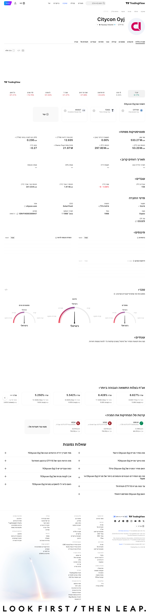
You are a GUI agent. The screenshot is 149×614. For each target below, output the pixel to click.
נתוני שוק (78, 523)
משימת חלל (77, 557)
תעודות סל (100, 527)
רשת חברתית (45, 518)
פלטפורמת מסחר (16, 527)
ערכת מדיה (77, 566)
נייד (102, 583)
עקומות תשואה (98, 570)
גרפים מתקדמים (16, 525)
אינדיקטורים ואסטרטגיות (42, 547)
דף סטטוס (78, 599)
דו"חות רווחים (99, 557)
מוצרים (80, 3)
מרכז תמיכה (77, 562)
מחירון (79, 521)
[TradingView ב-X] (143, 521)
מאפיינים (78, 518)
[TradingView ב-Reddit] (115, 521)
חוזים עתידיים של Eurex (73, 547)
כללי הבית (46, 527)
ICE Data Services (123, 531)
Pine (102, 538)
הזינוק (79, 538)
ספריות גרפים (17, 521)
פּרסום (20, 534)
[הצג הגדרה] (138, 137)
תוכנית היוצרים (44, 525)
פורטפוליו (100, 568)
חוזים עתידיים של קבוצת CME (72, 544)
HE (21, 3)
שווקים (65, 3)
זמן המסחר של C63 (75, 577)
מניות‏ (101, 525)
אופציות (101, 573)
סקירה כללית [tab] (140, 42)
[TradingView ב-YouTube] (135, 521)
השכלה (47, 538)
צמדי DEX (100, 536)
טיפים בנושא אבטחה (74, 595)
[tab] (86, 237)
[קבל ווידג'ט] (18, 50)
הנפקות (101, 562)
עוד (49, 3)
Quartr (121, 544)
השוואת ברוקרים (76, 536)
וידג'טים (19, 518)
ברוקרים (56, 3)
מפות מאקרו (99, 575)
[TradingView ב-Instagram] (131, 521)
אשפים (47, 549)
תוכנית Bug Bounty (75, 597)
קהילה (73, 3)
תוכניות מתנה (77, 525)
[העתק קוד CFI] (136, 221)
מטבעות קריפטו (98, 531)
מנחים (47, 530)
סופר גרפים (99, 518)
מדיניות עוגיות (76, 590)
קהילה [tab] (114, 42)
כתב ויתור (78, 586)
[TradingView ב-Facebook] (139, 521)
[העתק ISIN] (17, 214)
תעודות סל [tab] (84, 42)
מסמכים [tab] (122, 42)
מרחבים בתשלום (44, 553)
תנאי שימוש (77, 583)
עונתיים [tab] (93, 42)
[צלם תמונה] (23, 50)
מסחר (47, 536)
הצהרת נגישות (76, 592)
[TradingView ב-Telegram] (123, 521)
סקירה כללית (77, 531)
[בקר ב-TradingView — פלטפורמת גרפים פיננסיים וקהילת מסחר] (12, 82)
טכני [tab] (107, 42)
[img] (100, 25)
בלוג (79, 560)
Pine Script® (99, 577)
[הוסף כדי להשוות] (123, 110)
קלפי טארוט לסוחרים (74, 575)
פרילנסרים (46, 551)
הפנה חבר (46, 523)
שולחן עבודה (99, 586)
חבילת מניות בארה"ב (74, 549)
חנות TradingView (75, 573)
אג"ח (101, 529)
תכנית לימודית (17, 540)
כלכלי (101, 555)
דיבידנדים (100, 560)
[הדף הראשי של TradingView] (135, 3)
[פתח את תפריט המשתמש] (15, 3)
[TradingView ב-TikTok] (119, 521)
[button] (77, 3)
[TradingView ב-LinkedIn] (127, 521)
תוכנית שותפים (17, 538)
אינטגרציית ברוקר (16, 536)
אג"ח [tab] (76, 42)
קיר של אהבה (45, 521)
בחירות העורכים (44, 540)
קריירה (79, 564)
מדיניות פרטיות (76, 588)
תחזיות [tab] (101, 42)
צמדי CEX (100, 534)
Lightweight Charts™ (15, 523)
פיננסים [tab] (130, 42)
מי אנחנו (78, 555)
